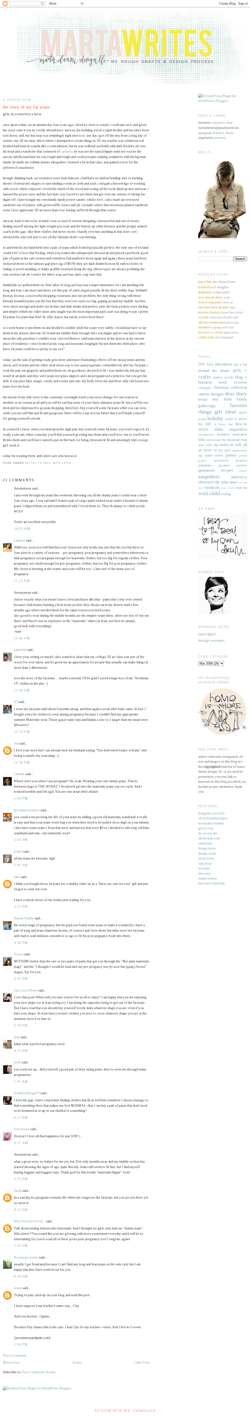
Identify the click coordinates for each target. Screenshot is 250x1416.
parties (231, 455)
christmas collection (230, 387)
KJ (16, 702)
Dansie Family (24, 918)
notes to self (38, 463)
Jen (16, 743)
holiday (215, 418)
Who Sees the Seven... (29, 1221)
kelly (17, 1062)
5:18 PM (21, 1025)
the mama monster (27, 810)
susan (18, 1288)
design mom (207, 848)
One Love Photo (25, 990)
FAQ (210, 364)
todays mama (207, 878)
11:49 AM (22, 690)
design (203, 399)
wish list (241, 488)
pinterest (220, 138)
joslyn (18, 851)
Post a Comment (14, 1355)
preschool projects (230, 460)
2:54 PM (21, 1344)
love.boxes (22, 1129)
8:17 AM (21, 1117)
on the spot (221, 450)
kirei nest (204, 873)
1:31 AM (21, 1081)
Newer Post (11, 1362)
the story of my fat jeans (26, 107)
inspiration (238, 429)
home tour (226, 424)
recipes (227, 470)
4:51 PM (21, 979)
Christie (19, 774)
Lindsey (19, 540)
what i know (228, 487)
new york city (208, 445)
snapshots (209, 476)
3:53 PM (21, 1179)
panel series (214, 455)
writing (226, 494)
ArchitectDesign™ (27, 1093)
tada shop (204, 863)
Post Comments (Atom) (38, 1372)
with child (62, 463)
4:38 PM (21, 943)
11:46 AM (22, 638)
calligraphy (205, 388)
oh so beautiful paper (213, 818)
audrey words (223, 377)
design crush (207, 853)
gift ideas (225, 412)
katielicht (20, 650)
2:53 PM (21, 840)
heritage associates (211, 640)
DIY (201, 364)
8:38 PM (21, 1276)
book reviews (233, 382)
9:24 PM (21, 1210)
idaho (218, 429)
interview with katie (211, 883)
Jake (17, 877)
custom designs (210, 394)
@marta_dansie (223, 133)
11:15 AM (22, 581)
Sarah (18, 1191)
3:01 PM (21, 865)
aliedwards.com (209, 838)
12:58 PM (22, 762)
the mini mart (226, 482)
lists (201, 439)
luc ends (204, 868)
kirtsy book (206, 858)
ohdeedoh (205, 843)
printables (205, 465)
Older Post (141, 1362)
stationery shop (222, 122)
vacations (211, 487)
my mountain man (234, 440)
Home (77, 1362)
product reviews (233, 465)
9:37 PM (21, 1051)
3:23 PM (21, 906)
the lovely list (207, 833)
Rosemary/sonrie (26, 1257)
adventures (223, 364)
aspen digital (207, 634)
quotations (206, 470)
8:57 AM (21, 1143)
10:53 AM (22, 529)
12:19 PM (22, 732)
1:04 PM (21, 798)
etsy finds (222, 399)
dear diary (236, 394)
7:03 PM (21, 1246)
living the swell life (211, 813)
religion (243, 470)
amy (17, 1037)
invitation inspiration (232, 434)
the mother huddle (211, 823)
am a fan (240, 364)
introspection (206, 434)
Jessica (18, 954)
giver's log (205, 828)
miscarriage (213, 440)
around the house (214, 370)
